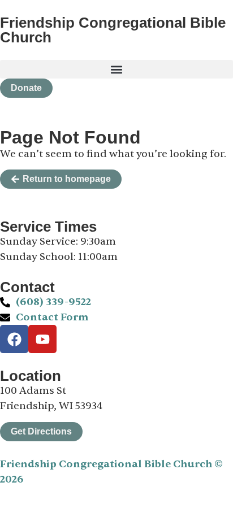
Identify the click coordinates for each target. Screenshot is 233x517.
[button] (116, 69)
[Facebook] (14, 339)
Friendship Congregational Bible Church (113, 30)
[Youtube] (42, 339)
